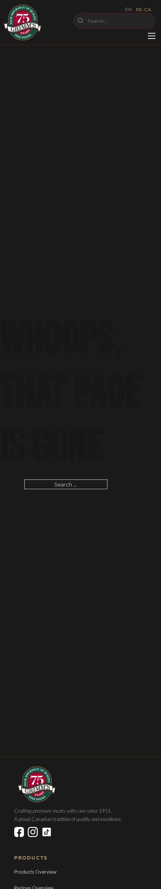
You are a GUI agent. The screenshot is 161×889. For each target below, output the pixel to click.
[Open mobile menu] (151, 36)
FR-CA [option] (144, 9)
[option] (143, 9)
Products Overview (35, 872)
